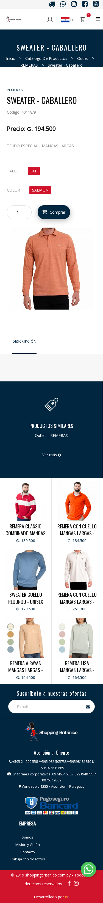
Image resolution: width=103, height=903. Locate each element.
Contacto (27, 852)
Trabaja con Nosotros (27, 859)
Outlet (82, 58)
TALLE (12, 170)
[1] (51, 267)
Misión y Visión (27, 844)
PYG (72, 20)
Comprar (57, 212)
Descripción (24, 341)
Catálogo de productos (46, 58)
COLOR (13, 190)
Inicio (10, 58)
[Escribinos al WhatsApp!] (88, 870)
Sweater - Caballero (65, 65)
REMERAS (29, 65)
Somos (27, 837)
